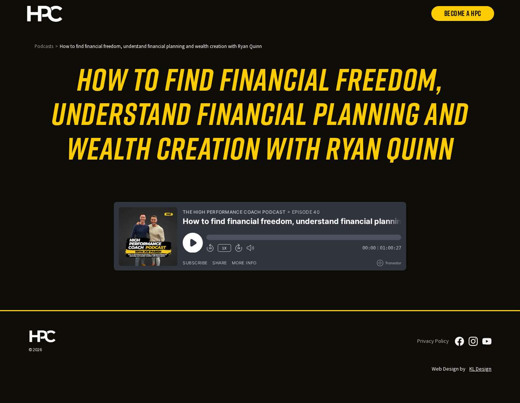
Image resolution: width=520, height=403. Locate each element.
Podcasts (44, 46)
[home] (64, 13)
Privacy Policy (433, 340)
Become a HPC (462, 13)
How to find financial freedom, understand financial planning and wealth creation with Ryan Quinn (161, 46)
